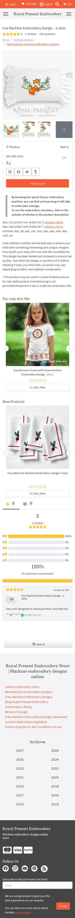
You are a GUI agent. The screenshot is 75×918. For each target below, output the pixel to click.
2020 (55, 777)
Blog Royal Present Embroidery (26, 702)
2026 (55, 750)
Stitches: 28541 (54, 222)
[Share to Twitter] (27, 172)
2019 (20, 786)
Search (40, 644)
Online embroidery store (22, 687)
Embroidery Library (18, 707)
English (48, 4)
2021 (20, 777)
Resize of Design (16, 712)
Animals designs (24, 40)
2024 (55, 759)
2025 (20, 759)
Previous (14, 147)
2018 (55, 786)
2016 (55, 795)
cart (69, 4)
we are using (22, 912)
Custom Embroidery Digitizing (26, 722)
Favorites (30, 4)
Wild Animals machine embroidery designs (33, 44)
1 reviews (30, 34)
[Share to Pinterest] (10, 172)
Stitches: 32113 (54, 227)
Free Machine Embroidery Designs (28, 697)
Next (63, 147)
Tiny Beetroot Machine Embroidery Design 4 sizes (37, 473)
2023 (20, 768)
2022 (55, 768)
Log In (12, 4)
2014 (55, 804)
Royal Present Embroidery (38, 13)
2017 (20, 795)
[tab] (11, 505)
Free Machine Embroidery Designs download (36, 717)
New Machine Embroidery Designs (28, 692)
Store (5, 40)
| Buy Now (37, 387)
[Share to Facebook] (18, 172)
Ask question (47, 34)
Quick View (37, 336)
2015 (20, 804)
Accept (63, 906)
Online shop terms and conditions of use (33, 727)
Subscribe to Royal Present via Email (25, 879)
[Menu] (5, 13)
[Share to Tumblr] (36, 172)
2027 (20, 750)
